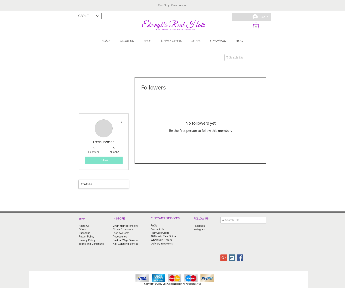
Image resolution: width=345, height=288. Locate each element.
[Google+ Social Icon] (223, 257)
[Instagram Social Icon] (232, 257)
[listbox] (89, 16)
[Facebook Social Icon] (240, 257)
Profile (86, 184)
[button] (89, 16)
